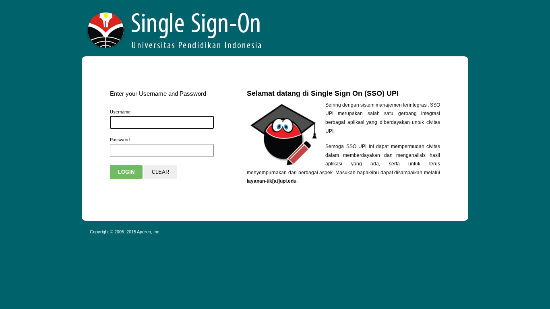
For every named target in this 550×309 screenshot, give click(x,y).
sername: (121, 111)
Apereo (175, 28)
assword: (120, 139)
